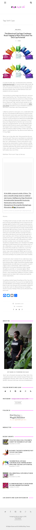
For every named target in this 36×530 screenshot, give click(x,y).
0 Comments (19, 306)
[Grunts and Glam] (18, 7)
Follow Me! (18, 402)
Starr (19, 40)
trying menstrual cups (8, 84)
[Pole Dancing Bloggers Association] (18, 417)
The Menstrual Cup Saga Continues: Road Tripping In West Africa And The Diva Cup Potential (18, 35)
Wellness (18, 29)
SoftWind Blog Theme (24, 526)
